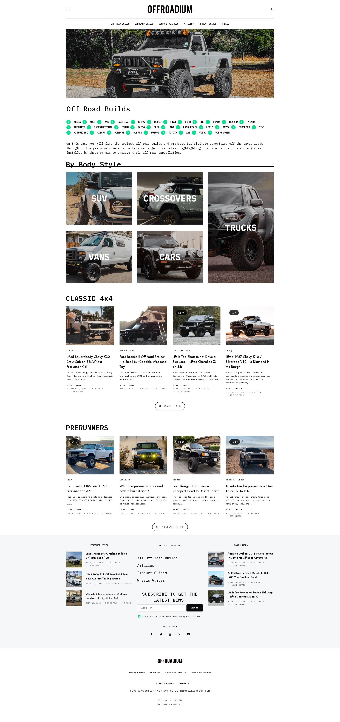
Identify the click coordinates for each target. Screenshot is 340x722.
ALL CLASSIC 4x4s (170, 406)
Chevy (69, 350)
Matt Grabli (76, 385)
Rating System (137, 672)
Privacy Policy (165, 683)
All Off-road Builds (157, 558)
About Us (155, 672)
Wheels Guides (151, 580)
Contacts (184, 683)
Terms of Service (201, 672)
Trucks (230, 480)
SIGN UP (194, 608)
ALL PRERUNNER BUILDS (170, 527)
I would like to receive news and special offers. (172, 616)
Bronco (124, 350)
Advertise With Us (175, 672)
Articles (125, 480)
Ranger (177, 480)
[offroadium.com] (170, 9)
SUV (132, 350)
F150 (69, 480)
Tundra (240, 480)
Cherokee (178, 350)
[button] (73, 122)
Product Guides (152, 572)
